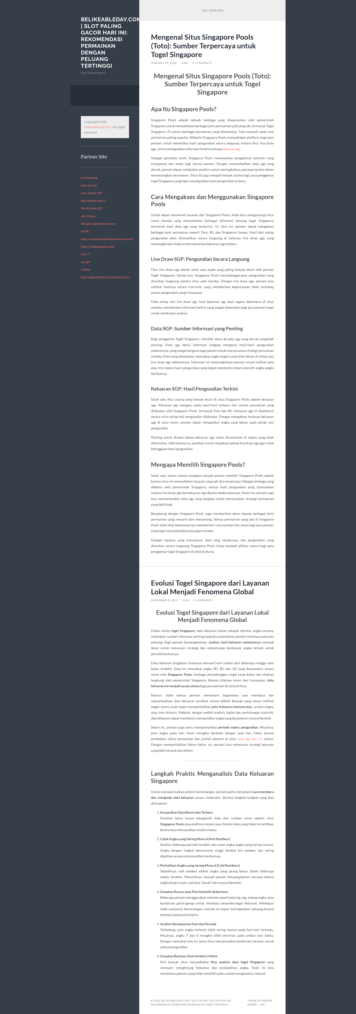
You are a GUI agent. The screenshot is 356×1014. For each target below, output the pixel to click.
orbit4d (85, 269)
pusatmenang (89, 177)
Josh (184, 63)
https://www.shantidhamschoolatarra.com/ (107, 239)
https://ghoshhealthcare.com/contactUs (105, 277)
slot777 (85, 254)
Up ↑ (264, 1004)
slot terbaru (88, 216)
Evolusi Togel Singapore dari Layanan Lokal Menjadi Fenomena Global (210, 587)
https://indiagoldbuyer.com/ (98, 246)
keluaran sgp (231, 149)
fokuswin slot (89, 185)
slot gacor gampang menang (98, 223)
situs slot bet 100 (91, 193)
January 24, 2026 (164, 63)
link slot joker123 (91, 208)
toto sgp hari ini (250, 739)
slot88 (85, 231)
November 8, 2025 (164, 600)
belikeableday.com (97, 127)
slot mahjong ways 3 (93, 200)
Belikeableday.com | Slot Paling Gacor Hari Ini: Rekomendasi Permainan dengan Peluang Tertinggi (111, 42)
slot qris (86, 262)
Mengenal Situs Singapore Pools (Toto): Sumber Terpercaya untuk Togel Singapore (203, 45)
